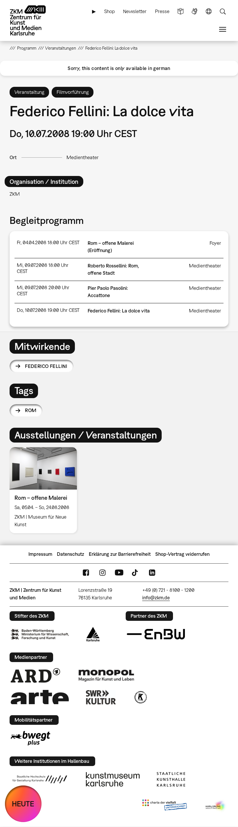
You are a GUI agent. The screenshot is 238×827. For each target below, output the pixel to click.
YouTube (119, 572)
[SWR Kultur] (101, 697)
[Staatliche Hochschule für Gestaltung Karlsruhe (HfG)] (40, 779)
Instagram (102, 572)
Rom (30, 410)
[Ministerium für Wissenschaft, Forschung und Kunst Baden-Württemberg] (40, 634)
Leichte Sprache (180, 11)
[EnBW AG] (156, 634)
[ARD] (35, 675)
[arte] (40, 697)
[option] (46, 490)
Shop (109, 11)
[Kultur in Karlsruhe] (140, 697)
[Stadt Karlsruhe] (93, 634)
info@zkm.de (156, 598)
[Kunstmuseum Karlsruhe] (113, 779)
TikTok (135, 572)
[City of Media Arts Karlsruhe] (216, 806)
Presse (162, 11)
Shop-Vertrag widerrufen (182, 554)
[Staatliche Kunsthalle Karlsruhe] (171, 779)
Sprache (208, 11)
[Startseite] (33, 20)
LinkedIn (152, 572)
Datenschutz (70, 554)
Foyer (215, 243)
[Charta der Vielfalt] (164, 806)
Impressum (40, 554)
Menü (222, 29)
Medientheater (82, 157)
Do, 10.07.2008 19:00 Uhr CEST (48, 310)
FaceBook (86, 572)
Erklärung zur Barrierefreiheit (120, 554)
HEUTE (23, 803)
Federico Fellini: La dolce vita (119, 311)
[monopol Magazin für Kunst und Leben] (106, 675)
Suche (222, 11)
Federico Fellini (46, 366)
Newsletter (135, 11)
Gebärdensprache (194, 11)
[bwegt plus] (30, 738)
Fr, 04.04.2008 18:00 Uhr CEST (48, 242)
